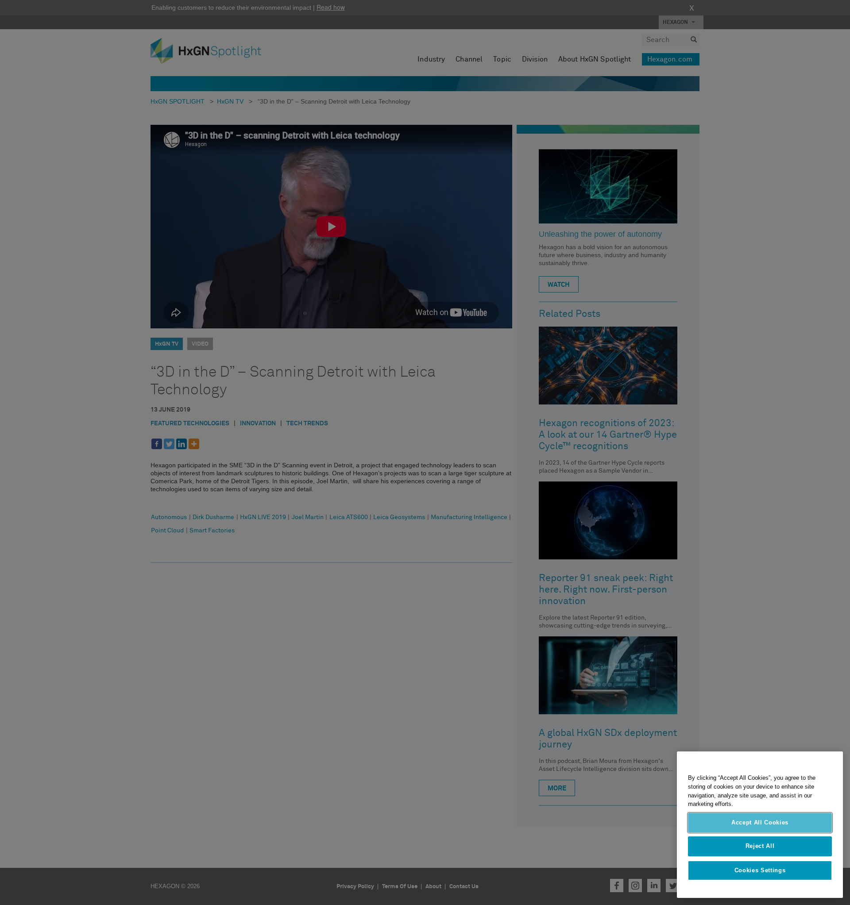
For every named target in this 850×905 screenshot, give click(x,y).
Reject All (760, 846)
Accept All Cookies (759, 822)
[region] (760, 824)
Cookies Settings (760, 870)
